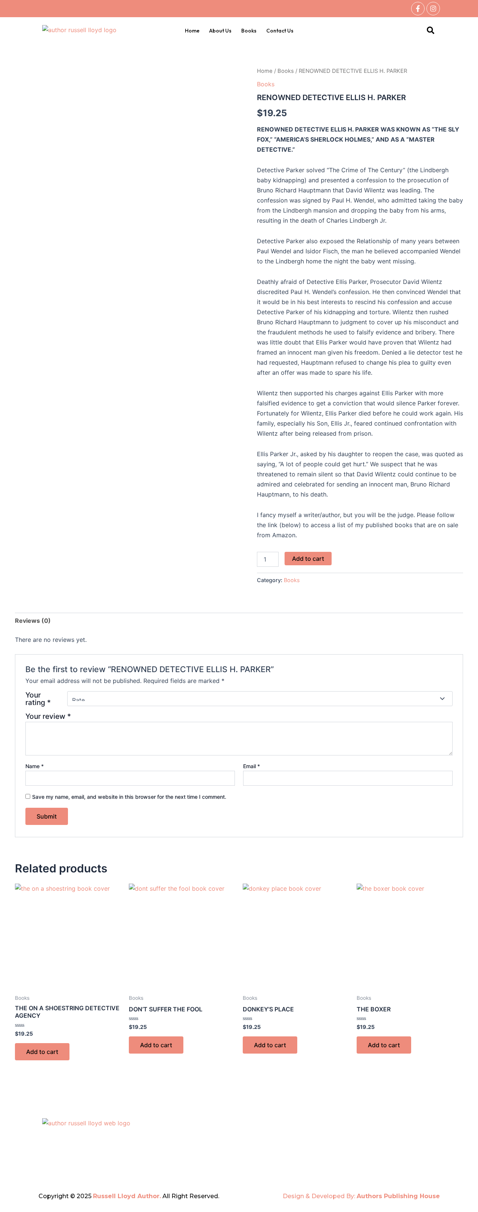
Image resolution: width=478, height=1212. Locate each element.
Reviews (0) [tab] (33, 620)
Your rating (38, 698)
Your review (48, 716)
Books (249, 30)
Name (34, 766)
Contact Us (280, 30)
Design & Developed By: (361, 1196)
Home (192, 30)
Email (251, 766)
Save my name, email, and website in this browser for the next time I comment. (129, 797)
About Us (220, 30)
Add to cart (308, 558)
